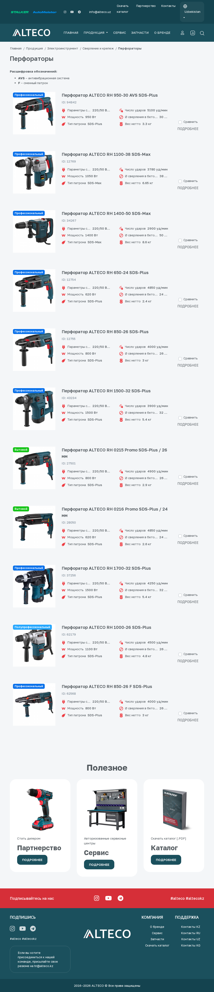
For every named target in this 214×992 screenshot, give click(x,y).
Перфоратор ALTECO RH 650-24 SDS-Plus (105, 272)
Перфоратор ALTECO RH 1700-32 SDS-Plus (106, 568)
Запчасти (157, 939)
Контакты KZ (190, 926)
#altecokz (195, 898)
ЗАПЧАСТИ (140, 32)
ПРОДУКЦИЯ (94, 32)
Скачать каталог (123, 8)
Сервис (157, 933)
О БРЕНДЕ (162, 32)
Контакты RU (190, 933)
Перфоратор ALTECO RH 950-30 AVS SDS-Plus (110, 95)
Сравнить (190, 122)
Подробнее (188, 129)
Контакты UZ (190, 939)
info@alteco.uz (100, 12)
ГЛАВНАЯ (71, 32)
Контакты (168, 6)
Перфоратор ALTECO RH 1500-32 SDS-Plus (106, 390)
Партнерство (146, 6)
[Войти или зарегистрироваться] (182, 32)
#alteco (178, 898)
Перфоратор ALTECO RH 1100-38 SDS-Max (106, 154)
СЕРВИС (119, 32)
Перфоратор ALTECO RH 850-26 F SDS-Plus (107, 686)
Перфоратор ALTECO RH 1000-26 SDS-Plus (106, 627)
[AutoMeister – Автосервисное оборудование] (45, 12)
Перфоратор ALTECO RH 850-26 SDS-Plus (105, 331)
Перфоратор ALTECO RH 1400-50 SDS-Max (106, 213)
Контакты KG (190, 945)
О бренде (157, 926)
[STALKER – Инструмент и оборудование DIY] (20, 12)
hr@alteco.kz (43, 966)
